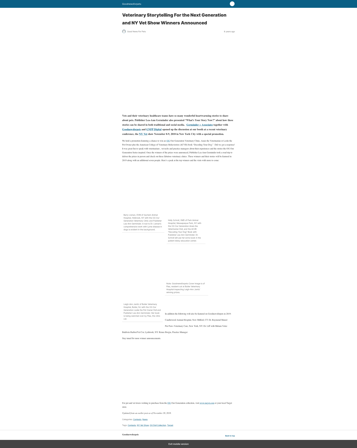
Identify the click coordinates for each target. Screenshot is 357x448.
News (145, 419)
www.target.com (207, 402)
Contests (137, 419)
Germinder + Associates (199, 125)
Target (170, 425)
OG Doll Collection (158, 425)
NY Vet (143, 134)
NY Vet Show (143, 425)
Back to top (230, 436)
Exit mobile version (178, 444)
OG (168, 140)
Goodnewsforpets (131, 129)
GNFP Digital (153, 129)
